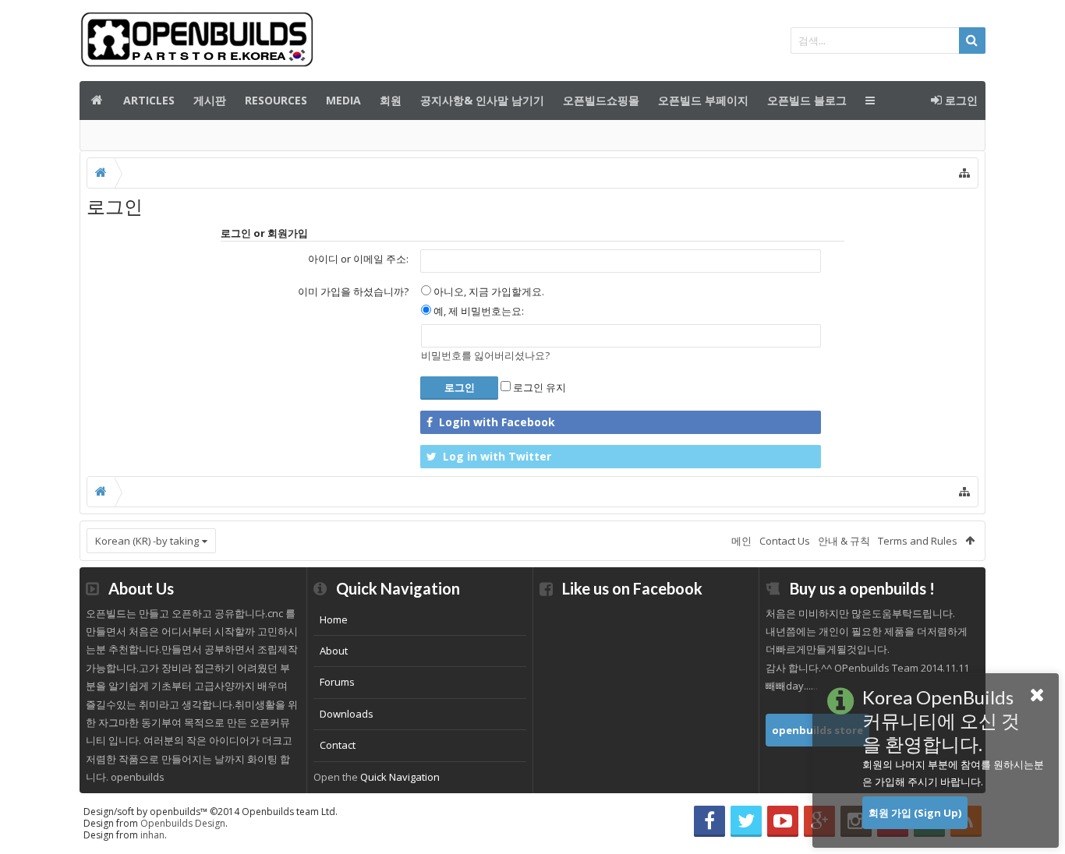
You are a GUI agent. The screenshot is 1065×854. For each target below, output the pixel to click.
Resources (276, 100)
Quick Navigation (400, 777)
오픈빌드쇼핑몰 (601, 100)
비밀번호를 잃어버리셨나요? (485, 355)
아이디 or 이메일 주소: (358, 259)
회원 (391, 100)
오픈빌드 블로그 (807, 100)
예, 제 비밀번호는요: (477, 311)
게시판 (209, 100)
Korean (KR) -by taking (147, 541)
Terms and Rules (917, 541)
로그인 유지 (538, 387)
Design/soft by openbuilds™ (210, 811)
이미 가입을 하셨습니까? (353, 291)
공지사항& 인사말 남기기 (482, 100)
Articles (149, 100)
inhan (152, 835)
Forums (337, 682)
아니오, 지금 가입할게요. (487, 291)
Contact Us (784, 541)
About (334, 651)
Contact (338, 745)
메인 (97, 100)
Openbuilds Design (182, 823)
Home (334, 619)
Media (343, 100)
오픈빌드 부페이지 (703, 100)
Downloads (346, 714)
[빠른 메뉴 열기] (964, 173)
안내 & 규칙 (844, 541)
